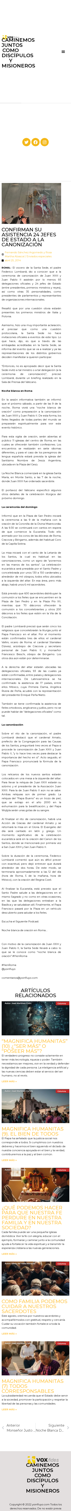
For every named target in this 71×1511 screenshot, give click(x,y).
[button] (63, 51)
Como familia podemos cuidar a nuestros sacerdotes (34, 1306)
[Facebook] (35, 142)
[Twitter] (26, 142)
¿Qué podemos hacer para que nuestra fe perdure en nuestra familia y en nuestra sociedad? (32, 1218)
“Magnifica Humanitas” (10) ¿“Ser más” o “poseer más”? (35, 1046)
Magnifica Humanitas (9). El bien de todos (33, 1131)
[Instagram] (44, 142)
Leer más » (9, 1081)
